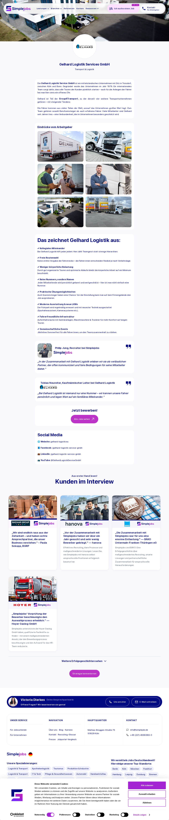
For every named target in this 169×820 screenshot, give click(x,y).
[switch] (76, 815)
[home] (18, 8)
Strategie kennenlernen (84, 673)
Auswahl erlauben (147, 794)
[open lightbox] (60, 146)
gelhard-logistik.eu (59, 441)
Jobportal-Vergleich (66, 739)
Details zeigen (139, 815)
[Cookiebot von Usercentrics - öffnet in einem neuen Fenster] (17, 815)
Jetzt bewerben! (84, 410)
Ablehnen (147, 803)
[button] (43, 8)
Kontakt (52, 734)
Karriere (68, 730)
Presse (52, 739)
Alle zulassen (147, 785)
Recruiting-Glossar (67, 734)
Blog (61, 730)
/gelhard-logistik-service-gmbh (67, 448)
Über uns (53, 730)
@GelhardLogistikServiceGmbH (66, 460)
